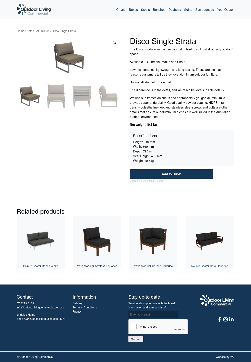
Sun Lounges (204, 9)
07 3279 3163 (25, 303)
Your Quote (225, 9)
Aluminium (42, 31)
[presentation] (158, 327)
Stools (145, 9)
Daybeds (174, 9)
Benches (159, 9)
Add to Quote (172, 174)
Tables (133, 9)
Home (20, 31)
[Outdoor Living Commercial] (34, 9)
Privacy (77, 311)
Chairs (121, 9)
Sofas (188, 9)
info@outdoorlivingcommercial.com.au (40, 307)
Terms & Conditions (85, 307)
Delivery (78, 303)
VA (232, 357)
